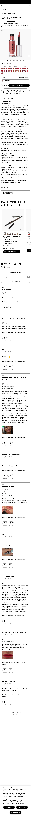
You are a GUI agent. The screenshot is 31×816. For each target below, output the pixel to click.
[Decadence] (23, 68)
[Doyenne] (25, 68)
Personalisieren (15, 812)
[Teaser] (18, 71)
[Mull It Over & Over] (2, 73)
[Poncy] (27, 68)
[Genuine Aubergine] (10, 234)
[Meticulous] (16, 71)
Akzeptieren (22, 807)
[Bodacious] (2, 68)
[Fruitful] (6, 71)
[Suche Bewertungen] (28, 277)
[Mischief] (9, 71)
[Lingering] (15, 234)
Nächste (15, 714)
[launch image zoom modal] (29, 56)
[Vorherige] (3, 234)
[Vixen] (23, 71)
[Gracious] (27, 71)
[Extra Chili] (9, 68)
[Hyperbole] (20, 68)
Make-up (7, 13)
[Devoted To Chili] (29, 234)
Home (2, 13)
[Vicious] (4, 68)
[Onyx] (20, 234)
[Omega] (17, 234)
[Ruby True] (11, 71)
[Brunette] (5, 234)
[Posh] (13, 71)
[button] (7, 430)
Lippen (11, 13)
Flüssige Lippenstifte (19, 13)
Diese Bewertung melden (7, 310)
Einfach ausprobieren (23, 77)
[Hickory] (13, 234)
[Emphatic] (16, 68)
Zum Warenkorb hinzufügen (19, 85)
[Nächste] (23, 234)
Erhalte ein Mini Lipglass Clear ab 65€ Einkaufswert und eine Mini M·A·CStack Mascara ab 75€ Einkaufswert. (15, 2)
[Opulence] (11, 68)
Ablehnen (9, 807)
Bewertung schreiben (15, 272)
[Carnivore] (25, 71)
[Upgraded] (4, 71)
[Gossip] (18, 68)
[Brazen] (13, 68)
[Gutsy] (2, 71)
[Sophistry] (20, 71)
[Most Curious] (6, 68)
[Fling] (8, 234)
